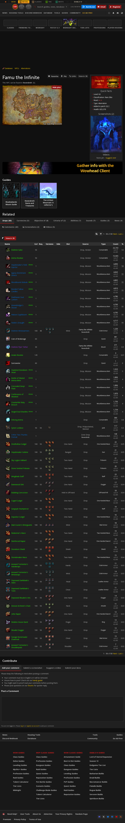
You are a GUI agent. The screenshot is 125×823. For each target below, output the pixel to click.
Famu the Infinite (85, 329)
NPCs (17, 68)
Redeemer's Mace (18, 533)
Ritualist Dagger (17, 630)
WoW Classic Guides (73, 753)
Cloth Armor (103, 331)
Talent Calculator (20, 782)
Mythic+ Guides (20, 769)
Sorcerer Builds (96, 794)
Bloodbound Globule (19, 282)
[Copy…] (96, 234)
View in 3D (83, 76)
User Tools (25, 814)
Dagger (103, 484)
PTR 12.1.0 (21, 6)
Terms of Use (35, 819)
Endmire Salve (16, 250)
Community (75, 13)
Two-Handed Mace (103, 533)
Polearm (103, 460)
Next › (115, 234)
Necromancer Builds (98, 782)
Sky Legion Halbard (18, 460)
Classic (38, 2)
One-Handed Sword (103, 541)
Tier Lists (17, 786)
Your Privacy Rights (63, 814)
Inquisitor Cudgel (18, 517)
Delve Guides (18, 761)
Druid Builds (95, 778)
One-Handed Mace (103, 444)
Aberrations (25, 68)
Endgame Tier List (98, 765)
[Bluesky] (108, 817)
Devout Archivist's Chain (20, 606)
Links (74, 76)
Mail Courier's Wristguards (21, 525)
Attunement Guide (72, 757)
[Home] (3, 814)
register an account (32, 726)
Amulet (103, 606)
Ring (103, 622)
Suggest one (111, 158)
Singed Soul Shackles (19, 412)
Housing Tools (34, 735)
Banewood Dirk (17, 484)
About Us (37, 814)
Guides (65, 13)
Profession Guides (21, 773)
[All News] (6, 1)
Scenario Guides (43, 786)
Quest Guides (42, 773)
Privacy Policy (20, 819)
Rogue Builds (95, 790)
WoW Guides (18, 753)
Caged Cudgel (16, 501)
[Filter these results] (101, 234)
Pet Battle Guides (44, 782)
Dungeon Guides (43, 765)
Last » (120, 234)
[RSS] (121, 817)
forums (31, 685)
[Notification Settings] (113, 13)
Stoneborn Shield (18, 549)
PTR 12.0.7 (28, 6)
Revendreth (27, 83)
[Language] (122, 13)
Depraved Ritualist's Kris (20, 598)
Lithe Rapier (16, 614)
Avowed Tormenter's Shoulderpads (19, 646)
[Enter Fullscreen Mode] (109, 13)
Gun (103, 452)
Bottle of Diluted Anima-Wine (18, 379)
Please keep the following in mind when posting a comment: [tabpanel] (29, 699)
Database (48, 13)
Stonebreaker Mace (19, 557)
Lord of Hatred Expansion (101, 757)
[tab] (7, 221)
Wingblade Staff (17, 476)
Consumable (103, 250)
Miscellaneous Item (103, 266)
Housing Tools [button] (16, 13)
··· (67, 2)
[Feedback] (118, 13)
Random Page (81, 814)
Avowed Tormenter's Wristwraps (19, 573)
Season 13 (94, 761)
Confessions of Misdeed (17, 395)
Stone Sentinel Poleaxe (20, 468)
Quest (103, 339)
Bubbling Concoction (19, 492)
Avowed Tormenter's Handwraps (19, 565)
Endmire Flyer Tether (19, 347)
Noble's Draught (17, 323)
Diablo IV (80, 2)
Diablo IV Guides (97, 753)
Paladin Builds (96, 786)
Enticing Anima (17, 420)
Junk (103, 428)
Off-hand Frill (103, 493)
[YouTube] (116, 817)
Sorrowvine (15, 363)
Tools (95, 735)
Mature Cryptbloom (19, 314)
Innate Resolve (17, 355)
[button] (40, 103)
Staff (103, 476)
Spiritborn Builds (97, 798)
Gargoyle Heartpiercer (20, 509)
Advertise (48, 814)
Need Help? (12, 814)
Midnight (17, 790)
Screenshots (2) (106, 113)
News (4, 13)
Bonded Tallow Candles (17, 290)
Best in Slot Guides (72, 761)
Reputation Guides (44, 778)
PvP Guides (68, 782)
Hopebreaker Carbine (19, 452)
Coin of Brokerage (18, 339)
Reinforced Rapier (18, 541)
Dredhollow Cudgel (18, 444)
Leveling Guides (20, 765)
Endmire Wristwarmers (20, 331)
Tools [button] (57, 13)
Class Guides (18, 757)
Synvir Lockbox (17, 428)
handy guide (37, 680)
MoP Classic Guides (45, 753)
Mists (61, 2)
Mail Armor (103, 525)
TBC (50, 2)
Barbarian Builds (97, 773)
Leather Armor (103, 582)
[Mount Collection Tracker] (62, 168)
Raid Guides (18, 778)
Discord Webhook (33, 13)
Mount (103, 347)
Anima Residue (17, 258)
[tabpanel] (62, 443)
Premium (7, 819)
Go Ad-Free (87, 13)
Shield (103, 549)
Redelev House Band (19, 622)
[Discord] (99, 817)
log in (22, 726)
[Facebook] (112, 817)
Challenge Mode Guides (46, 790)
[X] (103, 817)
